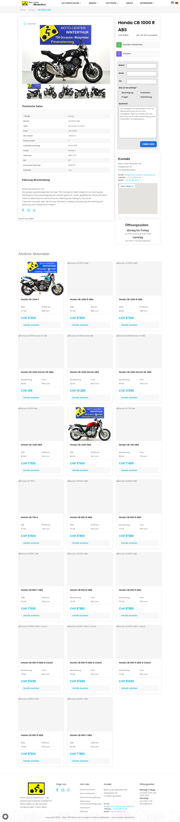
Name (121, 65)
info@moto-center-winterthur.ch (140, 175)
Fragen (125, 97)
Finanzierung (146, 97)
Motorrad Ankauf (87, 789)
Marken (92, 3)
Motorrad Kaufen (70, 3)
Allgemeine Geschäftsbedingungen (91, 802)
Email (121, 73)
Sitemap (84, 811)
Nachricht (123, 103)
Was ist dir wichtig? (127, 88)
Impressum (85, 807)
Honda (32, 10)
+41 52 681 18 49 (134, 177)
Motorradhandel (87, 793)
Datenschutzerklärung (90, 797)
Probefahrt (145, 92)
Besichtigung (127, 92)
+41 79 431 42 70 (132, 180)
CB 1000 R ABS (44, 10)
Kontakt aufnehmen (132, 44)
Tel (120, 81)
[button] (5, 816)
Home (23, 10)
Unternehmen (146, 3)
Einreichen (148, 144)
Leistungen (111, 3)
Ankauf (129, 3)
